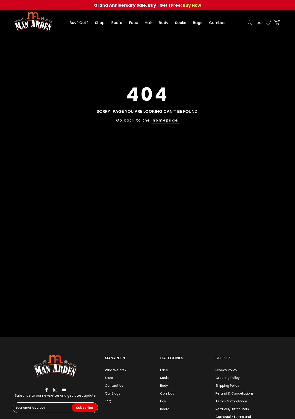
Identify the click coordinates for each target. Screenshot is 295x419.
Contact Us (114, 385)
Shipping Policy (227, 385)
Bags (197, 22)
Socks (180, 22)
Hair (148, 22)
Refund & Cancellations (234, 393)
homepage (165, 120)
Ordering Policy (227, 377)
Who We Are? (116, 370)
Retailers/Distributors (232, 409)
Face (133, 22)
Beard (116, 22)
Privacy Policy (226, 370)
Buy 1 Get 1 (79, 22)
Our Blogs (112, 393)
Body (163, 22)
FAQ (108, 401)
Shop (100, 22)
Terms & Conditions (231, 401)
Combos (217, 22)
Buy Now (192, 5)
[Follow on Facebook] (46, 390)
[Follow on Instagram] (55, 390)
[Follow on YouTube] (64, 390)
